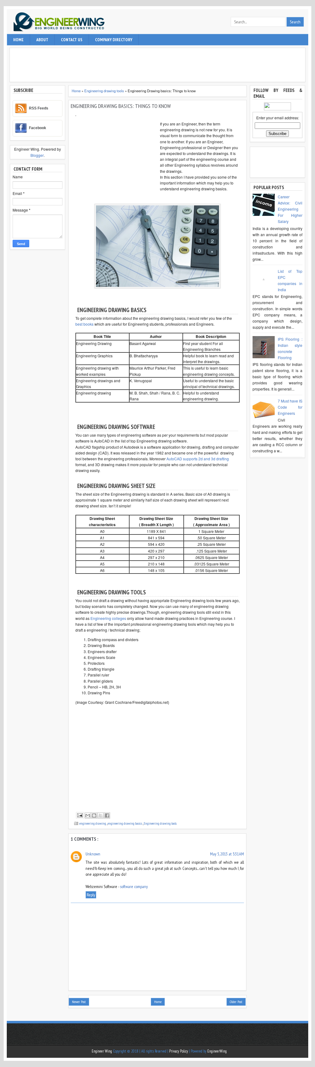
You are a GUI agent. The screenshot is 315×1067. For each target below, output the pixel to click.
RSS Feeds (38, 108)
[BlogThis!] (94, 815)
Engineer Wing (102, 1051)
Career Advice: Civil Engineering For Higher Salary (290, 209)
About (42, 39)
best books (84, 324)
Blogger (37, 155)
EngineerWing (217, 1051)
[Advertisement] (159, 65)
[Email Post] (79, 815)
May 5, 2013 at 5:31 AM (227, 854)
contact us (71, 39)
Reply (91, 895)
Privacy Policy (179, 1051)
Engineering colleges (108, 618)
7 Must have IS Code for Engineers (290, 407)
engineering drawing (93, 823)
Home (18, 39)
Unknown (93, 854)
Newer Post (79, 1001)
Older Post (236, 1001)
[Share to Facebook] (107, 815)
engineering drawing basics (125, 823)
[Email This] (88, 815)
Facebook (37, 128)
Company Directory (113, 39)
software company (134, 886)
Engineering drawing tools (104, 90)
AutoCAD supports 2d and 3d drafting (197, 458)
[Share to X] (101, 815)
